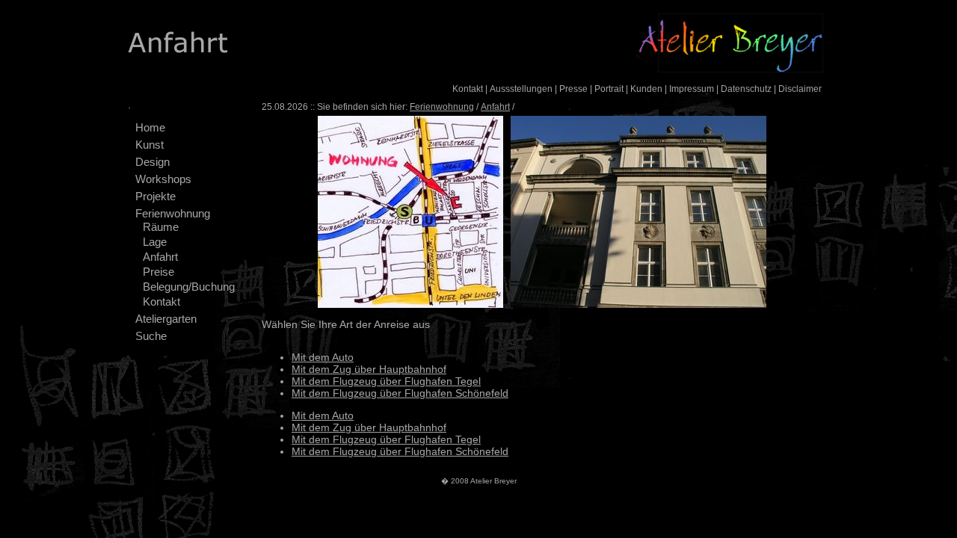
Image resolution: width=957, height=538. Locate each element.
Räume (161, 226)
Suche (151, 336)
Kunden (646, 89)
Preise (158, 271)
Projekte (155, 196)
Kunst (149, 144)
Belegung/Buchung (189, 286)
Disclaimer (800, 89)
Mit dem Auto (323, 357)
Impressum (691, 89)
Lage (155, 241)
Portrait (609, 89)
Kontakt (467, 89)
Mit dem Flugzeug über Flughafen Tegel (386, 381)
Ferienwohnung (172, 213)
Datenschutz (746, 89)
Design (152, 161)
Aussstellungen (521, 89)
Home (150, 127)
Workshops (163, 179)
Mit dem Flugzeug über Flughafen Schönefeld (400, 393)
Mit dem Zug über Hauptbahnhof (369, 369)
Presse (573, 89)
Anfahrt (160, 256)
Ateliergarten (166, 318)
